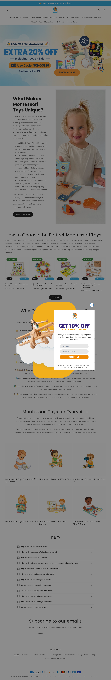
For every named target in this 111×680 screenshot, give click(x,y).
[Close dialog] (92, 305)
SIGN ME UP (74, 357)
